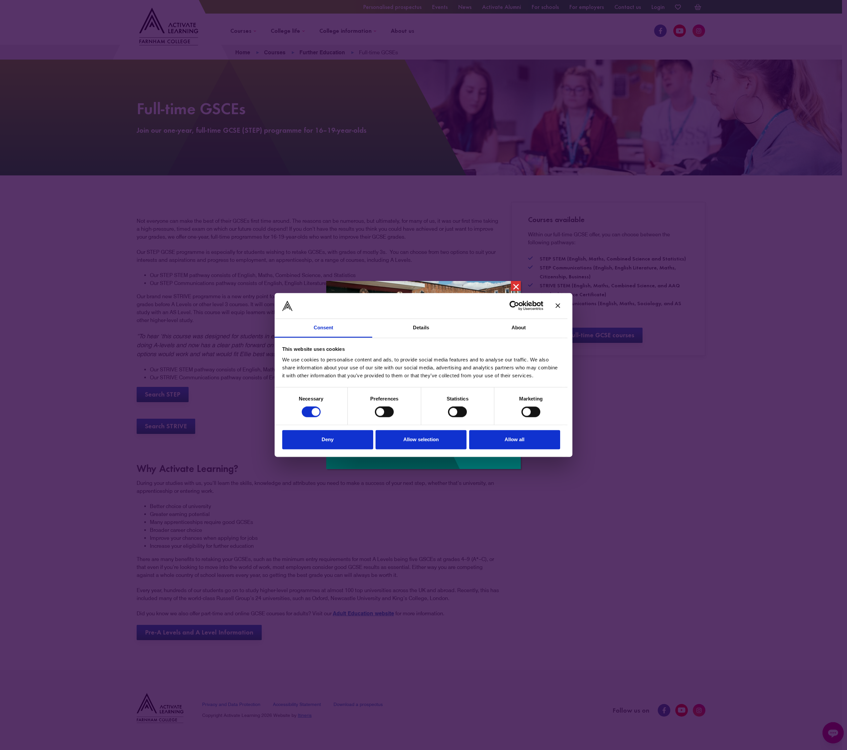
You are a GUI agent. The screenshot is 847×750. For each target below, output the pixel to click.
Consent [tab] (324, 327)
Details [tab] (421, 327)
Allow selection (421, 439)
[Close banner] (558, 306)
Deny (328, 439)
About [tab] (519, 327)
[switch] (384, 412)
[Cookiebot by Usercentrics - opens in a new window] (514, 306)
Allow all (514, 439)
